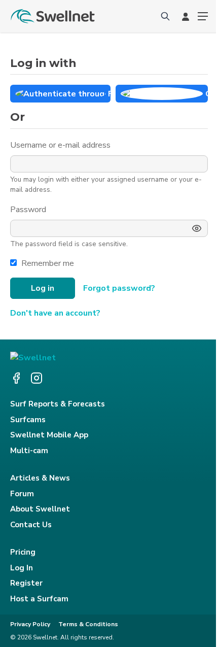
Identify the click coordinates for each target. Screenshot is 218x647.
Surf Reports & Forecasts (57, 404)
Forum (22, 494)
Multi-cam (29, 451)
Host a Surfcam (39, 599)
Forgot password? (119, 288)
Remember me (47, 263)
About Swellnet (40, 509)
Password (29, 209)
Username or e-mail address (61, 145)
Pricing (22, 552)
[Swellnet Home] (53, 16)
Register (26, 583)
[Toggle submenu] (203, 16)
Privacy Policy (30, 624)
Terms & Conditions (88, 624)
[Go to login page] (185, 16)
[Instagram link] (36, 378)
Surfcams (28, 420)
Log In (21, 568)
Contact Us (31, 525)
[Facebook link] (16, 378)
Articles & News (40, 478)
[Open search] (165, 16)
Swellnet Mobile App (49, 435)
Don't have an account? (55, 313)
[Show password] (197, 228)
